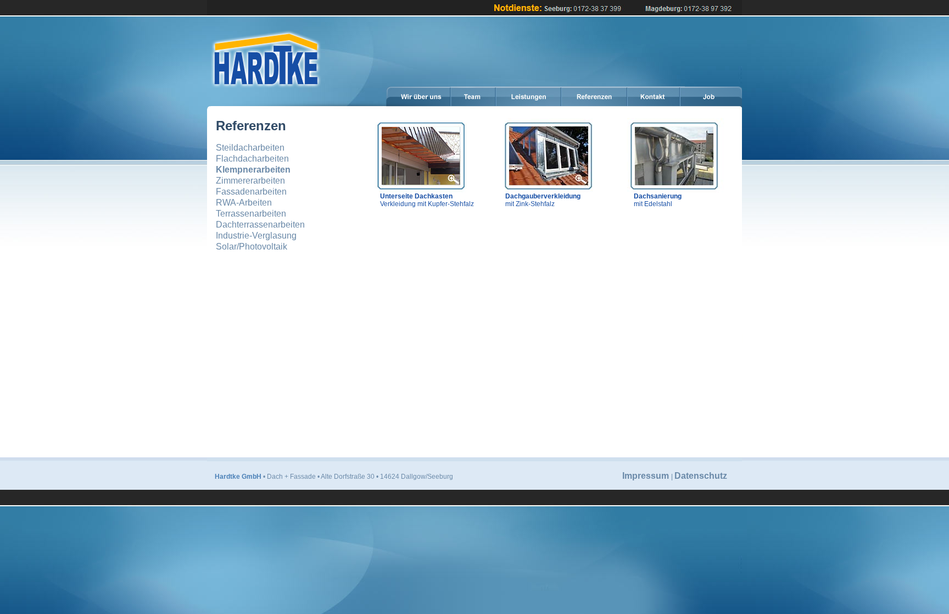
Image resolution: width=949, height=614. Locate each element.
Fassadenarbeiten (251, 191)
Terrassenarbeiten (251, 213)
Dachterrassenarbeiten (260, 224)
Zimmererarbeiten (250, 180)
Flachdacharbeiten (252, 158)
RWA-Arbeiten (244, 202)
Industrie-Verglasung (256, 235)
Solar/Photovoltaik (251, 246)
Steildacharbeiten (250, 147)
